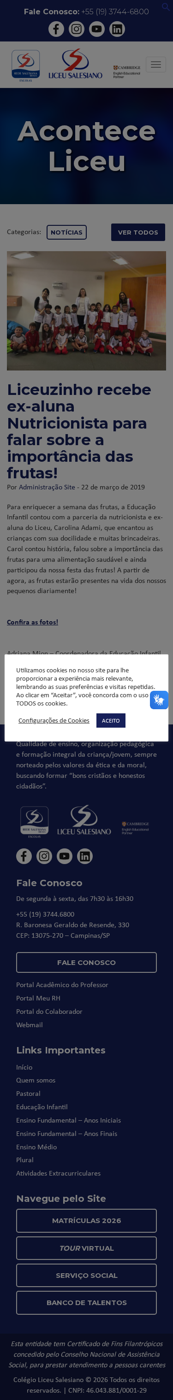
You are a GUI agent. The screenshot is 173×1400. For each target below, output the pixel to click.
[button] (166, 9)
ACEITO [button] (111, 720)
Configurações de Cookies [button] (53, 720)
